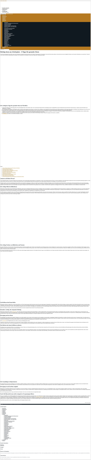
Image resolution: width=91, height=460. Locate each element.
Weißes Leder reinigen (7, 34)
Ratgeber (3, 21)
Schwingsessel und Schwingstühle (9, 28)
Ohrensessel (4, 20)
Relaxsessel (4, 15)
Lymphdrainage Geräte (7, 45)
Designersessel (6, 30)
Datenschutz (2, 445)
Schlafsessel (4, 19)
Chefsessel (4, 18)
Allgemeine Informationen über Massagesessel (11, 23)
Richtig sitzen (6, 27)
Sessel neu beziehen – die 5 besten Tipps (10, 26)
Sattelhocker (6, 46)
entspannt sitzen (14, 311)
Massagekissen (6, 42)
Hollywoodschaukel (7, 38)
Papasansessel (6, 31)
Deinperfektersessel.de (9, 13)
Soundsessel (6, 22)
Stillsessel (3, 411)
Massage (3, 47)
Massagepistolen (6, 44)
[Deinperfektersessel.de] (12, 6)
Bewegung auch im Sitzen (6, 173)
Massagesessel (4, 16)
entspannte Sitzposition (39, 396)
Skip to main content (3, 0)
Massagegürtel (6, 433)
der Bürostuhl (4, 320)
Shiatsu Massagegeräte (7, 428)
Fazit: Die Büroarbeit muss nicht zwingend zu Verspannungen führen (13, 176)
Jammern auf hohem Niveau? (7, 168)
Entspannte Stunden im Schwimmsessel (10, 25)
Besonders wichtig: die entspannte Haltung (9, 172)
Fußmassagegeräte (7, 36)
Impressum (2, 444)
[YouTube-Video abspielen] (45, 140)
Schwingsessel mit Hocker (8, 29)
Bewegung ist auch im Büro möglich (8, 175)
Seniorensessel (6, 39)
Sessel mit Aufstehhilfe (7, 416)
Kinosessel (4, 17)
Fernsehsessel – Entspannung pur (9, 35)
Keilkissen (5, 43)
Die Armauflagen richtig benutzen (7, 174)
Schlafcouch (6, 32)
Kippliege (5, 434)
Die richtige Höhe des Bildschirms (7, 169)
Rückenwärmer (6, 37)
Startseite (1, 404)
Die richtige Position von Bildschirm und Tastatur (10, 170)
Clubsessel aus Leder (7, 417)
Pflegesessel (6, 40)
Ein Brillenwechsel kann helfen (7, 171)
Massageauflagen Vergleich (8, 33)
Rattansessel (6, 422)
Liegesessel (4, 439)
